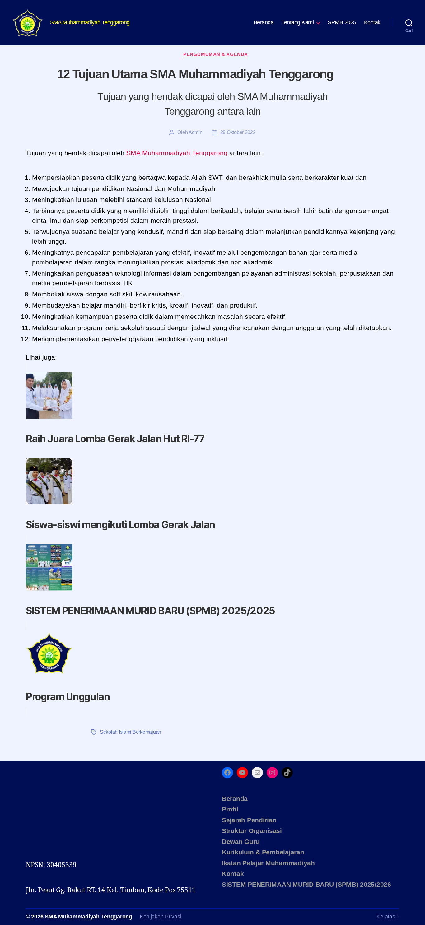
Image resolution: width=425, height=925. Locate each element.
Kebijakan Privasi (160, 916)
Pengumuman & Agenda (215, 54)
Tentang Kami (297, 22)
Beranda (264, 22)
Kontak (372, 22)
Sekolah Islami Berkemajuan (130, 732)
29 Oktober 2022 (238, 132)
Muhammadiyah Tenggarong (184, 152)
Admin (196, 132)
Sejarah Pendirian (249, 820)
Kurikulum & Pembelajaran (263, 852)
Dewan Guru (240, 841)
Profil (230, 809)
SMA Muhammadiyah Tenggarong (88, 916)
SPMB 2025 (342, 22)
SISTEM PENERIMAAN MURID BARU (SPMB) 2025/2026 (306, 884)
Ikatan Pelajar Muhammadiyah (268, 863)
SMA (133, 152)
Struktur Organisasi (252, 830)
